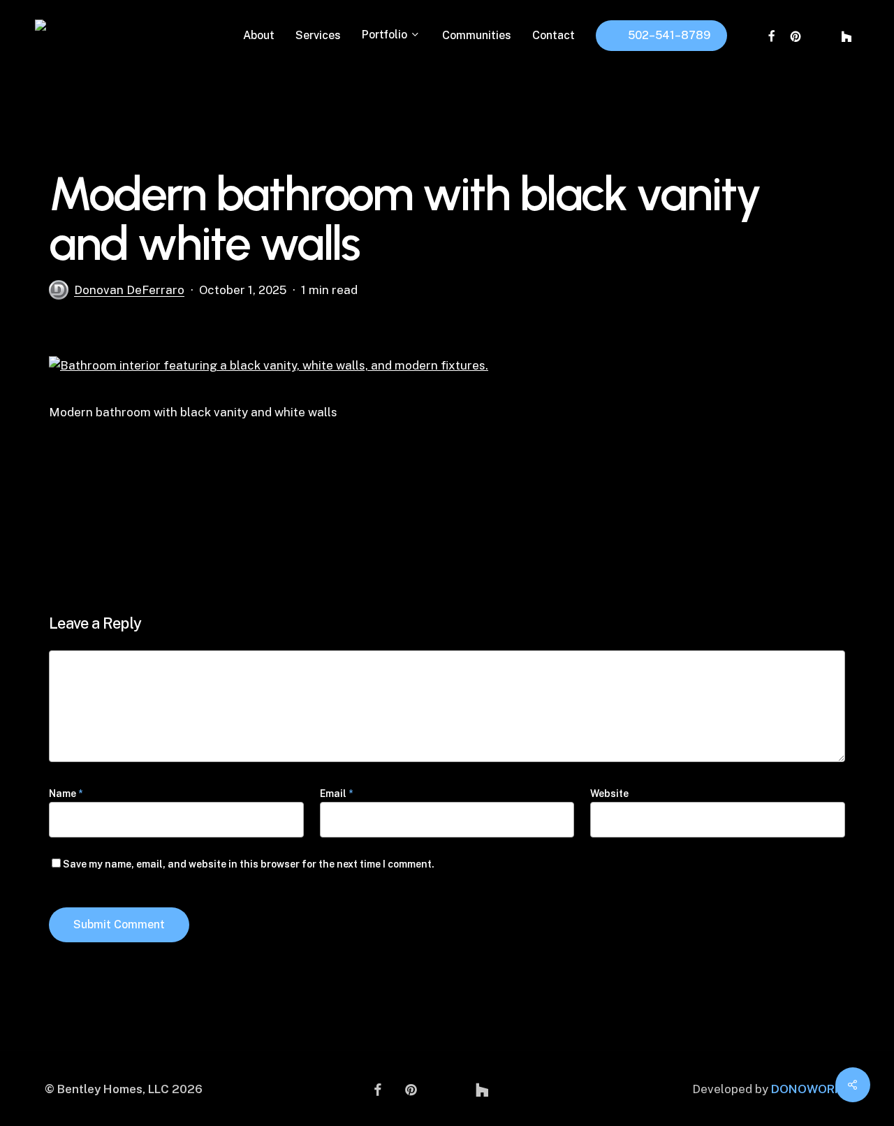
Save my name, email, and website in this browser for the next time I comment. (248, 864)
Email (336, 793)
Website (609, 793)
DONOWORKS (810, 1089)
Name (65, 793)
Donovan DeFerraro (129, 290)
